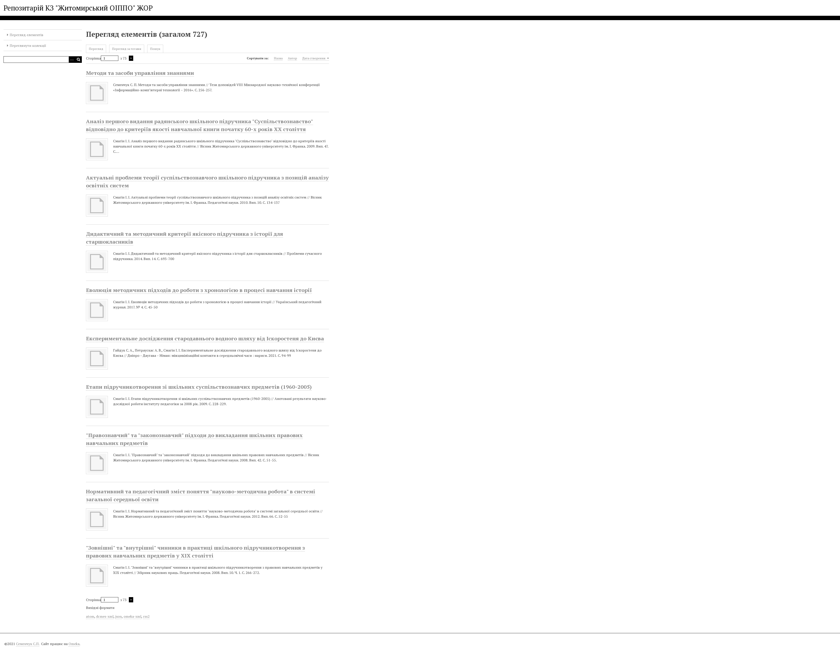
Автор (292, 58)
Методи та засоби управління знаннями (140, 72)
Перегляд (96, 49)
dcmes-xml (105, 616)
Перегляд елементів (26, 34)
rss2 (146, 616)
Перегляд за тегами (126, 49)
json (118, 616)
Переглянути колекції (28, 45)
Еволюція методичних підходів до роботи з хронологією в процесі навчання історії (199, 290)
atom (90, 616)
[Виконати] (78, 59)
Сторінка (93, 58)
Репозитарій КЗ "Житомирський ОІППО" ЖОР (78, 7)
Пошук (155, 49)
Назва (278, 58)
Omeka (73, 643)
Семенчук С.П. (27, 643)
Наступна (131, 58)
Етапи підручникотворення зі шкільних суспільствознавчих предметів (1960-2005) (199, 386)
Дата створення (314, 58)
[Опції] (72, 59)
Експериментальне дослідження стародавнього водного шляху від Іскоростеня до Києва (205, 338)
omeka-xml (132, 616)
